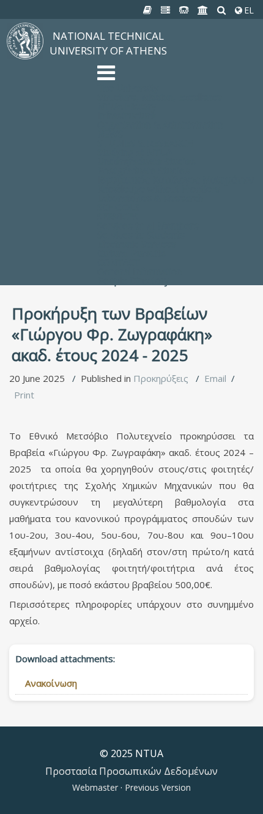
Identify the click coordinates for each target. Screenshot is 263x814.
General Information (139, 271)
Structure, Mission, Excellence (159, 97)
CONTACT (118, 262)
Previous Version (156, 787)
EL (248, 10)
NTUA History (127, 106)
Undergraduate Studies (146, 161)
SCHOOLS (118, 207)
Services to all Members (148, 225)
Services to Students (141, 234)
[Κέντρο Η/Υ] (165, 10)
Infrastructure (126, 115)
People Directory (133, 280)
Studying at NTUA (134, 152)
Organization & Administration (160, 124)
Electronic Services (136, 243)
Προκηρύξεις (160, 378)
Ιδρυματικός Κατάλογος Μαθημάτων (175, 179)
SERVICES (117, 216)
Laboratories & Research (150, 198)
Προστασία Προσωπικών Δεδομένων (131, 771)
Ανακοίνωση (51, 683)
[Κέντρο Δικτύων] (184, 10)
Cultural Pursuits (131, 253)
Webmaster (96, 787)
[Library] (148, 10)
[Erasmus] (203, 10)
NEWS (110, 133)
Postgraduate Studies (143, 170)
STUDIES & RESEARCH (145, 142)
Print (24, 395)
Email (215, 378)
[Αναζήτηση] (222, 10)
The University (128, 87)
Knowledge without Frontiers (158, 188)
